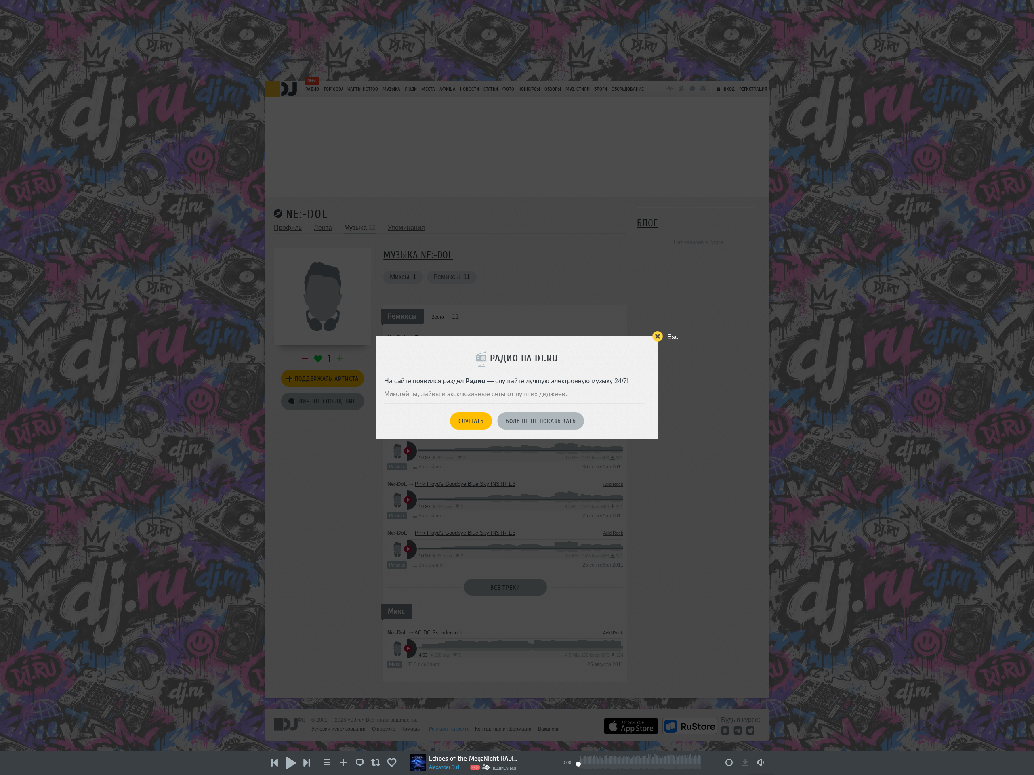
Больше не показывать (541, 421)
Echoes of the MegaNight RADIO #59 (473, 758)
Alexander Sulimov (448, 767)
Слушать (471, 421)
